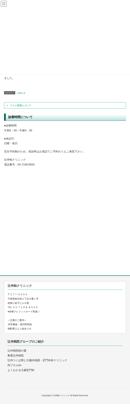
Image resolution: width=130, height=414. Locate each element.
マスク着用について (20, 105)
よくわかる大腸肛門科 (21, 370)
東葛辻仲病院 (15, 355)
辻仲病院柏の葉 (16, 350)
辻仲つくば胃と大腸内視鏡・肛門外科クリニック (37, 360)
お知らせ (21, 93)
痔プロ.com (14, 365)
